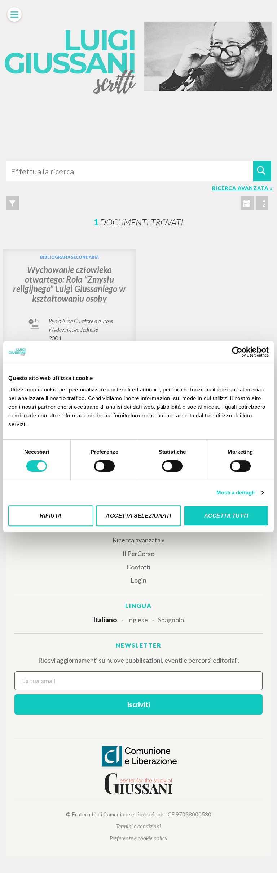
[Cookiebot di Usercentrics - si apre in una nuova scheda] (237, 351)
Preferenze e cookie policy (138, 838)
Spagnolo (171, 620)
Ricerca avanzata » (138, 540)
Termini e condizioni (138, 826)
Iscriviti (138, 704)
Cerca (262, 171)
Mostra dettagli (235, 492)
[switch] (104, 466)
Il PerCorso (138, 554)
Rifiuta (51, 515)
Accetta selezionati (138, 515)
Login (138, 580)
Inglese (137, 620)
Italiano (105, 620)
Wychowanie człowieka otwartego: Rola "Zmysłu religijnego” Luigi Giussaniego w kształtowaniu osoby (69, 283)
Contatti (138, 567)
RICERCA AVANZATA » (242, 188)
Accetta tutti (226, 515)
